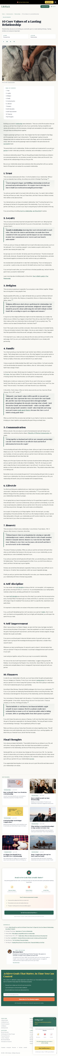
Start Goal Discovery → (44, 1048)
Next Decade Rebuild (5, 1039)
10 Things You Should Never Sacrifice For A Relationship (12, 855)
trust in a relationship (26, 211)
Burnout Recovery (5, 1032)
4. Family (8, 98)
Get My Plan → (49, 2)
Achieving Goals (4, 1027)
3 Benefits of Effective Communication (38, 433)
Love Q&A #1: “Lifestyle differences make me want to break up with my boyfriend (29, 938)
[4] (20, 391)
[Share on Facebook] (3, 41)
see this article (37, 211)
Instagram (9, 1047)
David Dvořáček (11, 82)
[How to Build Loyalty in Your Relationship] (43, 786)
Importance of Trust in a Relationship (24, 931)
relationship (19, 123)
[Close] (55, 2)
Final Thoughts (9, 116)
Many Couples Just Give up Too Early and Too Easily (41, 855)
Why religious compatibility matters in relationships (23, 933)
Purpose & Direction (5, 1036)
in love (7, 374)
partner (6, 150)
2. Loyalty (8, 93)
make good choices (24, 410)
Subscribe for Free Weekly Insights (29, 999)
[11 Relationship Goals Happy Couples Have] (15, 811)
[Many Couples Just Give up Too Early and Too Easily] (43, 842)
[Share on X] (10, 41)
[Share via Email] (14, 41)
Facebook (3, 1047)
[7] (28, 702)
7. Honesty (8, 106)
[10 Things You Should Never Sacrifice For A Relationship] (15, 842)
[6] (53, 688)
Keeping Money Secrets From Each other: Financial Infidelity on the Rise (28, 942)
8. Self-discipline (10, 109)
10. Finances (9, 114)
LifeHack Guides (4, 1020)
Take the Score (44, 6)
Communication (9, 14)
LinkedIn (25, 1047)
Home (3, 14)
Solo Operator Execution (6, 1041)
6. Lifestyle (9, 103)
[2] (48, 178)
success (31, 759)
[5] (37, 491)
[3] (12, 299)
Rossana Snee (6, 37)
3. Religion (8, 95)
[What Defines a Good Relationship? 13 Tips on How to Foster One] (43, 814)
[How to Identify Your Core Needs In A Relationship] (15, 783)
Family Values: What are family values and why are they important (32, 935)
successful (7, 144)
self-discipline (20, 587)
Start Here (4, 1018)
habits (43, 612)
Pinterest (14, 1047)
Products (32, 1018)
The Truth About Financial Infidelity (20, 940)
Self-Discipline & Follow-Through (8, 1034)
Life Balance (3, 1025)
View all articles (16, 962)
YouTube (20, 1047)
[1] (52, 150)
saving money (40, 680)
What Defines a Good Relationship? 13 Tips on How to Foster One (42, 827)
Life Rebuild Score (5, 1022)
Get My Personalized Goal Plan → (29, 912)
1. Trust (7, 90)
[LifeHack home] (5, 6)
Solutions (4, 1030)
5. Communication (10, 101)
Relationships (17, 14)
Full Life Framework (5, 1024)
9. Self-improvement (11, 111)
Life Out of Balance (5, 1037)
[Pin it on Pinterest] (7, 41)
